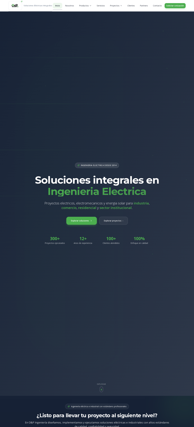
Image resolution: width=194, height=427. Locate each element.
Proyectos (114, 5)
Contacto (157, 5)
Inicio (57, 5)
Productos (84, 5)
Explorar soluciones (80, 220)
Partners (144, 5)
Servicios (101, 5)
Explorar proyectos (113, 220)
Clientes (131, 5)
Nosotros (69, 5)
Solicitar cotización (175, 5)
